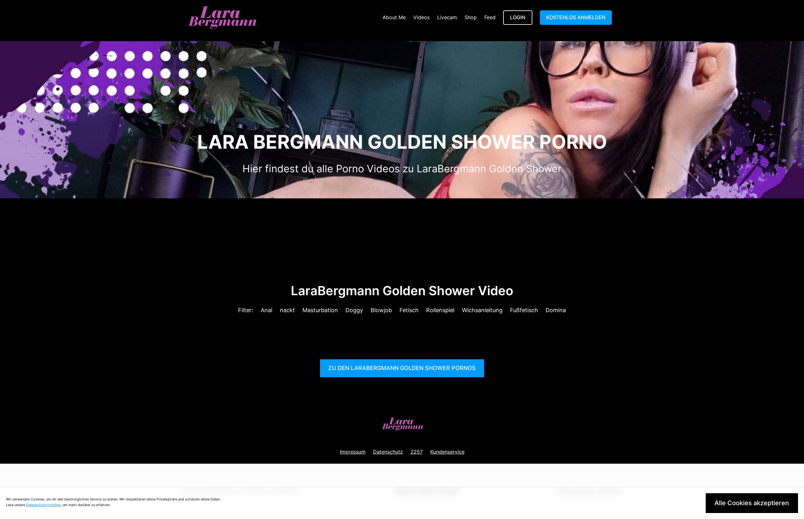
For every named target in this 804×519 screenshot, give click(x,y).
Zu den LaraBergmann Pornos (402, 368)
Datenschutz (388, 452)
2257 (416, 452)
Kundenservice (447, 452)
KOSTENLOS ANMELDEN (576, 17)
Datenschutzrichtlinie (43, 505)
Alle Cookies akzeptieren (751, 503)
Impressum (353, 452)
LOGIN (517, 17)
